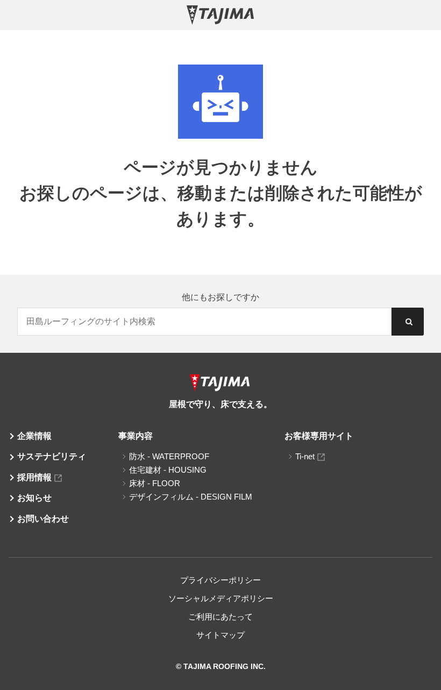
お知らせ (34, 497)
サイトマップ (220, 634)
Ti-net (305, 456)
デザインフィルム (190, 496)
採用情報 (34, 477)
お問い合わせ (43, 518)
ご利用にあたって (220, 616)
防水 (169, 456)
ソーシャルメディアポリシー (220, 598)
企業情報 (34, 435)
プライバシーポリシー (220, 580)
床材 (154, 483)
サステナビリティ (51, 456)
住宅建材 (168, 469)
